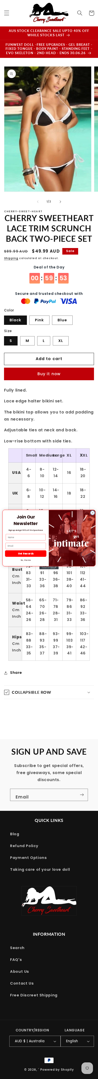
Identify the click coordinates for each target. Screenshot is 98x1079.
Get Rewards (25, 553)
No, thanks (26, 560)
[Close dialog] (92, 513)
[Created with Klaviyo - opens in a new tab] (49, 567)
